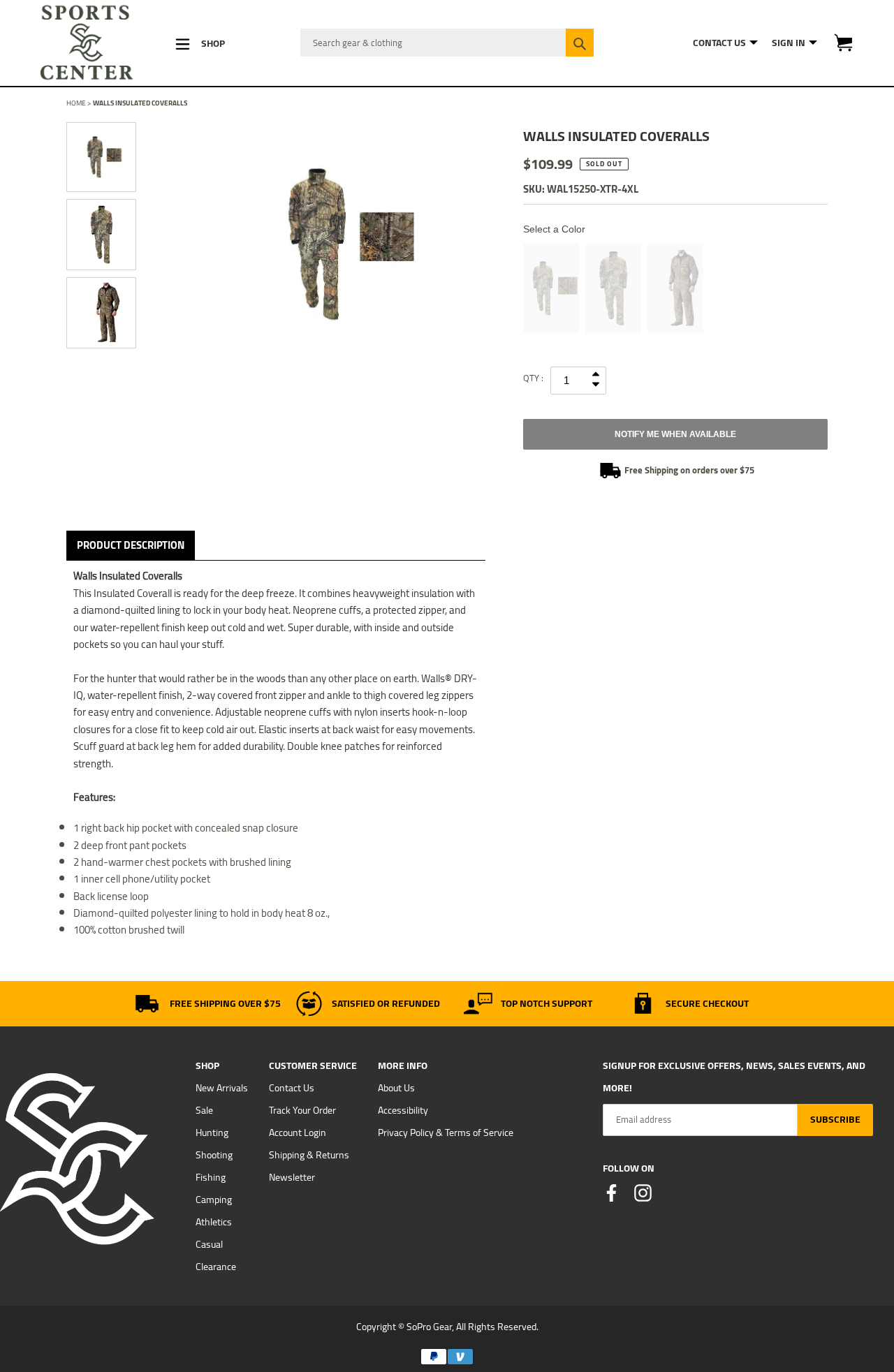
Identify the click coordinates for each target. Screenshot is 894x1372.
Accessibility (403, 1110)
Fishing (211, 1177)
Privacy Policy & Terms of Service (445, 1132)
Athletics (214, 1222)
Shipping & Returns (309, 1155)
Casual (209, 1244)
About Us (396, 1088)
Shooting (214, 1155)
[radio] (551, 288)
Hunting (212, 1132)
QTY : (533, 377)
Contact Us (291, 1088)
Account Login (297, 1132)
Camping (214, 1199)
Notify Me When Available (675, 434)
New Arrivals (222, 1088)
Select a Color (554, 229)
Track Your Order (302, 1110)
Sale (204, 1110)
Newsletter (292, 1177)
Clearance (216, 1266)
